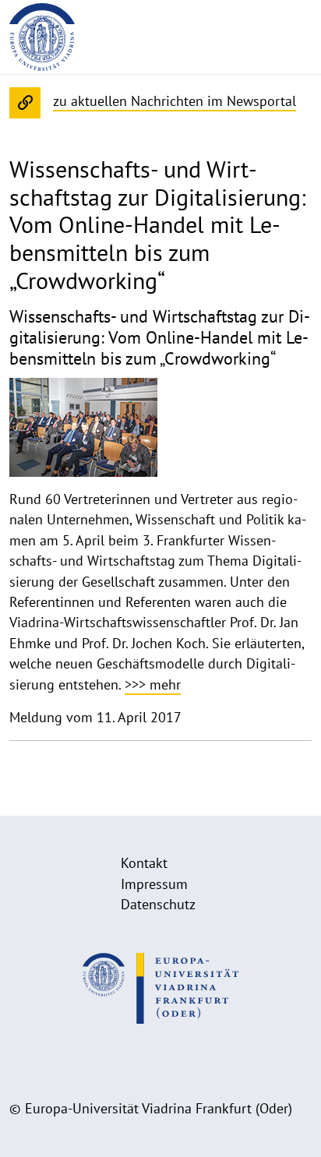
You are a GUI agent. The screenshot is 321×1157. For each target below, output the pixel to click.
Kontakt (144, 863)
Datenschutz (158, 904)
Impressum (154, 884)
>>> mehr (153, 684)
